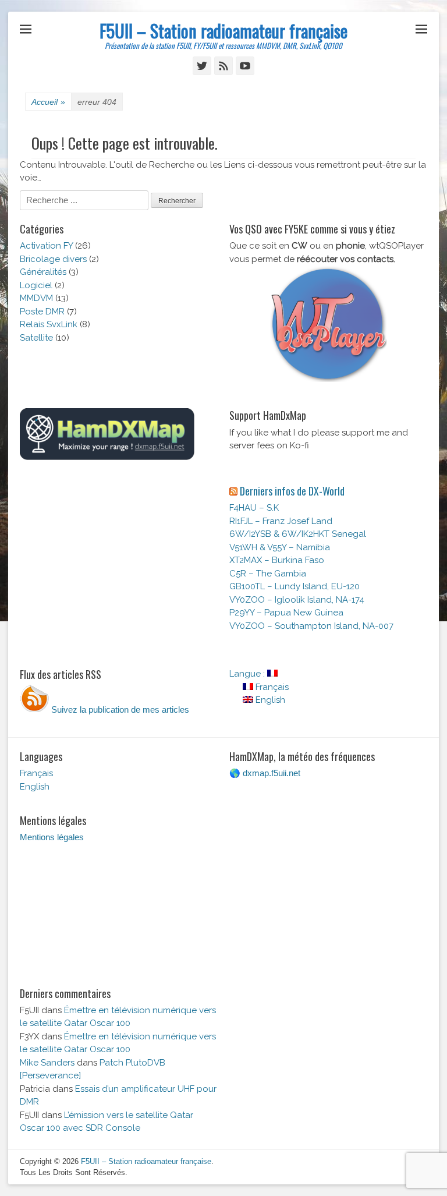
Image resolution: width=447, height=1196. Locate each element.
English (269, 700)
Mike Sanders (47, 1062)
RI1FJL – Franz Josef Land (280, 521)
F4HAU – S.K (254, 508)
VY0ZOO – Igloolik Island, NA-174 (296, 600)
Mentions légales (52, 837)
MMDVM (36, 298)
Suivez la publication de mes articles (119, 709)
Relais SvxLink (48, 324)
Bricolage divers (53, 259)
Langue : (248, 673)
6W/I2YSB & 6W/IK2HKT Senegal (297, 534)
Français (271, 687)
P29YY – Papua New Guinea (286, 612)
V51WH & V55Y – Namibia (279, 547)
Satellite (36, 337)
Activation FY (46, 245)
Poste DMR (42, 311)
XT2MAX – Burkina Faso (276, 560)
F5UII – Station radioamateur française (223, 30)
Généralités (43, 272)
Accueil (48, 102)
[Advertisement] (119, 565)
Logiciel (36, 285)
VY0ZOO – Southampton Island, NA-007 (311, 626)
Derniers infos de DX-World (292, 490)
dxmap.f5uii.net (271, 773)
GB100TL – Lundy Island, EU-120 (294, 586)
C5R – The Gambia (267, 573)
